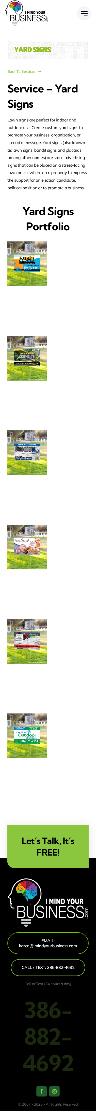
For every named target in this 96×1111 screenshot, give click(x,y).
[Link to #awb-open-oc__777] (84, 13)
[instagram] (54, 1091)
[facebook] (41, 1091)
